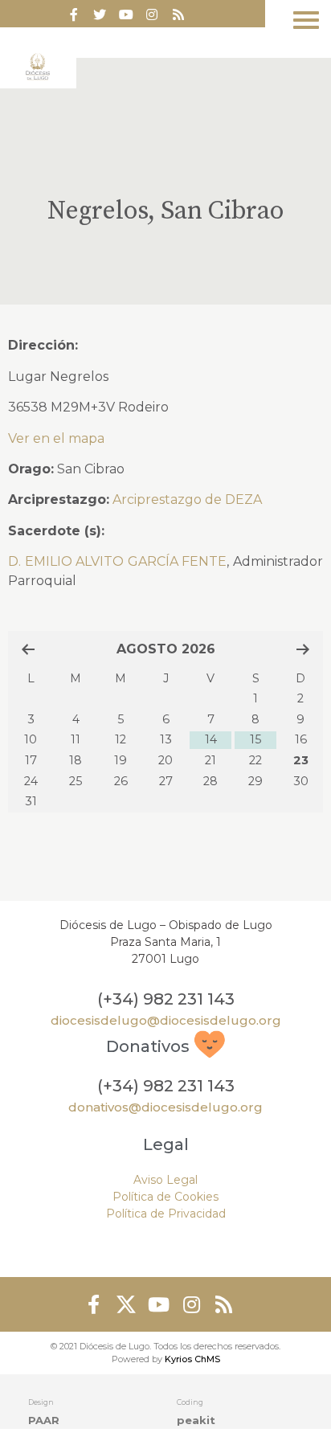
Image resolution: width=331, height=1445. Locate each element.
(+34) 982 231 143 (166, 999)
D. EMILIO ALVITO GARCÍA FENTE (117, 561)
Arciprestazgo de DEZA (187, 499)
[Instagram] (191, 1304)
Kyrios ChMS (192, 1359)
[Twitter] (99, 14)
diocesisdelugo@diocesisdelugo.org (166, 1020)
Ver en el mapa (56, 438)
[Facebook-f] (73, 14)
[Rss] (178, 14)
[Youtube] (126, 14)
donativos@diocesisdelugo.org (165, 1107)
